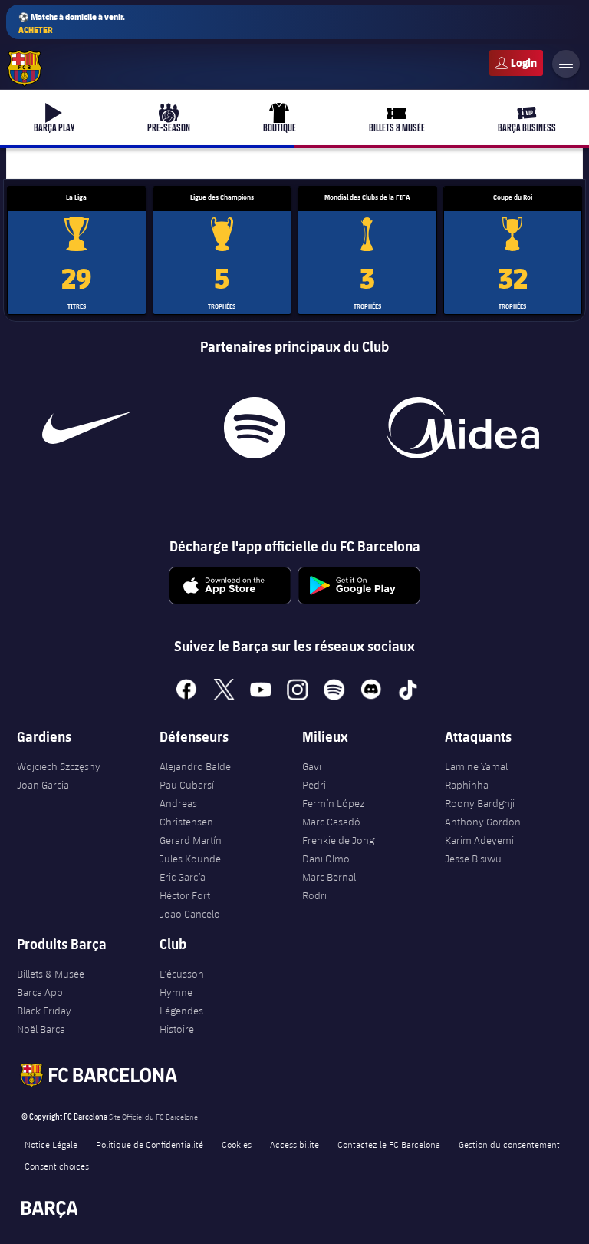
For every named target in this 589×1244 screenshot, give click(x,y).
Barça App (40, 992)
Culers (516, 63)
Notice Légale (51, 1144)
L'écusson (182, 974)
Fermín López (333, 803)
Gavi (311, 766)
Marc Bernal (329, 877)
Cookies (237, 1144)
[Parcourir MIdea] (462, 427)
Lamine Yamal (476, 766)
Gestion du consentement (509, 1144)
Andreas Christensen (186, 812)
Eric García (183, 877)
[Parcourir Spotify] (254, 427)
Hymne (176, 992)
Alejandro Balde (195, 766)
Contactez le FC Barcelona (388, 1144)
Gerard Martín (191, 840)
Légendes (181, 1010)
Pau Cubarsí (187, 785)
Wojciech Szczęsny (58, 766)
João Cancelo (190, 914)
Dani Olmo (326, 858)
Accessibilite (294, 1144)
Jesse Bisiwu (473, 858)
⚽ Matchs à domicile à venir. (71, 23)
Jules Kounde (190, 858)
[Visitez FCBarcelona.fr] (24, 68)
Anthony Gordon (483, 822)
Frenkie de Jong (338, 840)
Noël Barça (41, 1029)
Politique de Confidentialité (149, 1144)
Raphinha (467, 785)
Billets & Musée (50, 974)
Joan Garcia (43, 785)
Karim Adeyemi (479, 840)
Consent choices (57, 1165)
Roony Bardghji (480, 803)
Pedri (314, 785)
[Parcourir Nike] (86, 427)
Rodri (314, 895)
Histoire (177, 1029)
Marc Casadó (331, 822)
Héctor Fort (185, 895)
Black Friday (44, 1010)
